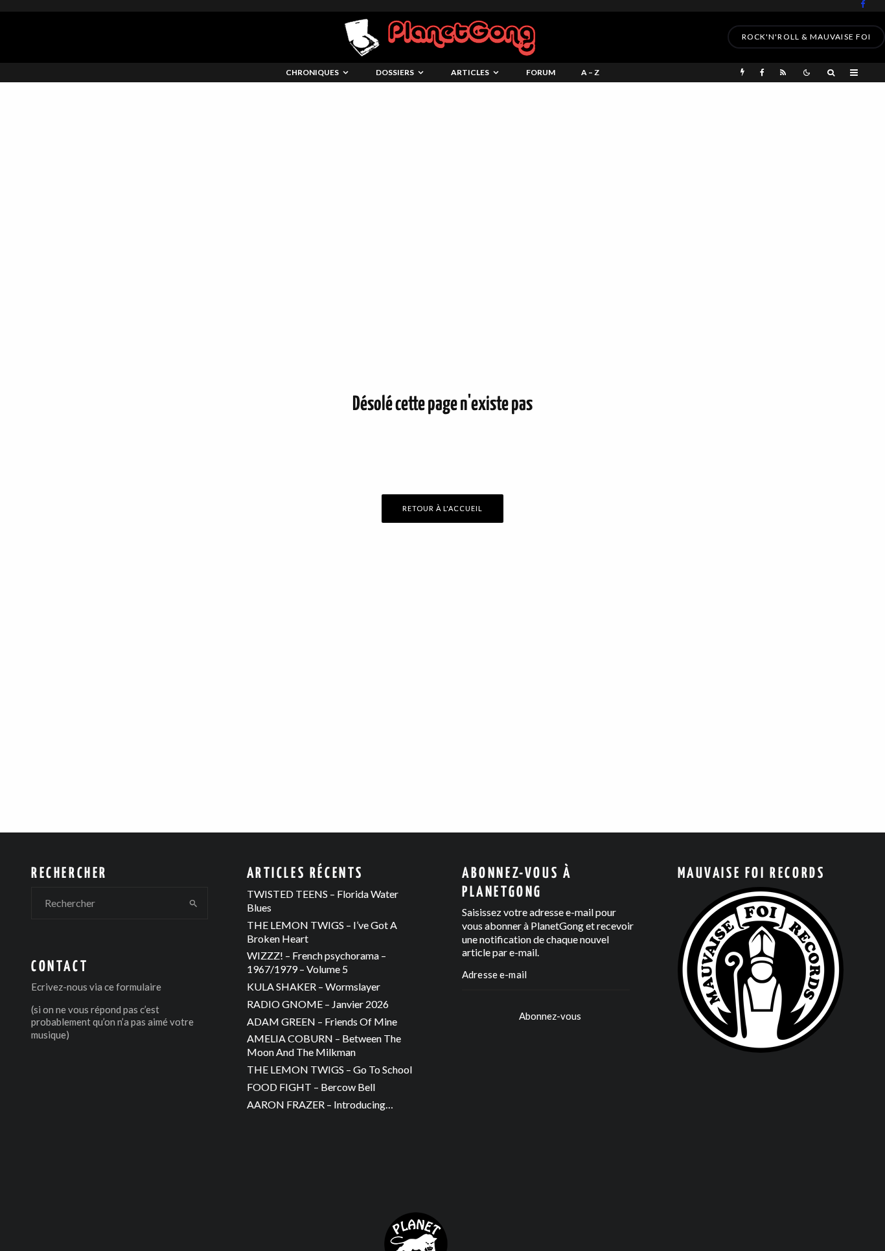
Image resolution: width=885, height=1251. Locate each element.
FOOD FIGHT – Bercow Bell (311, 1087)
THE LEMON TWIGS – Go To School (329, 1069)
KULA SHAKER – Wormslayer (313, 986)
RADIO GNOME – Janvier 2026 (318, 1004)
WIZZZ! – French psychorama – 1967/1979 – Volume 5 (316, 962)
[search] (193, 903)
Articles (470, 72)
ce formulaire (132, 987)
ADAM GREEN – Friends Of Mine (322, 1021)
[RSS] (783, 72)
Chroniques (312, 72)
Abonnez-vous (550, 1016)
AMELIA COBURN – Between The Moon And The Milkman (324, 1045)
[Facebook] (863, 4)
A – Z (590, 72)
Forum (540, 72)
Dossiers (395, 72)
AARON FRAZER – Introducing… (320, 1104)
